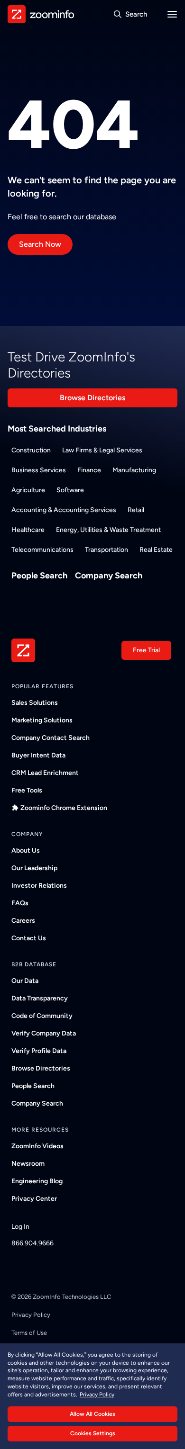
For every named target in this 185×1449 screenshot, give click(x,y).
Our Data (24, 981)
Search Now (40, 244)
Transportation (106, 550)
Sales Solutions (34, 703)
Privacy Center (34, 1199)
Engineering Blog (37, 1181)
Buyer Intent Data (38, 755)
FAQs (19, 903)
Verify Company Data (43, 1033)
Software (70, 490)
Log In (20, 1227)
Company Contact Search (50, 738)
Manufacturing (134, 470)
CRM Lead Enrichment (45, 773)
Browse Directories (92, 397)
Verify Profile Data (38, 1051)
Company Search (108, 575)
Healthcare (28, 530)
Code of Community (42, 1016)
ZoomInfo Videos (37, 1146)
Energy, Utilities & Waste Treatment (108, 530)
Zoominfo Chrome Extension (63, 808)
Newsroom (28, 1164)
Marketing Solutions (42, 720)
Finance (89, 470)
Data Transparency (39, 998)
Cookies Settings (92, 1433)
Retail (136, 510)
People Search (39, 575)
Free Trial (146, 650)
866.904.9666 (32, 1243)
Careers (23, 921)
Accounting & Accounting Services (63, 510)
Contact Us (28, 938)
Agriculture (28, 490)
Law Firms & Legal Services (102, 450)
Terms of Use (29, 1332)
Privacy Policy (30, 1314)
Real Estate (156, 550)
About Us (25, 850)
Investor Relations (39, 886)
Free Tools (26, 790)
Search (136, 14)
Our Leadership (34, 868)
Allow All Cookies (92, 1414)
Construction (31, 450)
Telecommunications (42, 550)
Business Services (38, 470)
